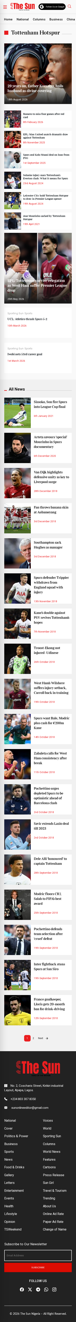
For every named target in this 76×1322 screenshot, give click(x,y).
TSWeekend (12, 1229)
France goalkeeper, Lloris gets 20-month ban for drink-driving (49, 1004)
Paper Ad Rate (53, 1222)
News (8, 1159)
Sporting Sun (15, 313)
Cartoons (49, 1167)
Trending (49, 1198)
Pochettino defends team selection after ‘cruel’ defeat (48, 934)
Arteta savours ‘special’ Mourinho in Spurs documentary (50, 442)
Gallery (9, 1175)
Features (49, 1159)
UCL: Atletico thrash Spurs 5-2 (27, 319)
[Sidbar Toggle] (5, 6)
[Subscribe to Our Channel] (38, 1289)
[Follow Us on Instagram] (54, 1289)
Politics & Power (16, 1136)
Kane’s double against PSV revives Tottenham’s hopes (51, 617)
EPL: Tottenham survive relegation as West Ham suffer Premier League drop (37, 285)
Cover (8, 1128)
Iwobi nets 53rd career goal (24, 354)
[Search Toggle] (70, 6)
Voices (48, 1120)
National (23, 19)
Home (8, 19)
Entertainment (14, 1191)
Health (8, 1206)
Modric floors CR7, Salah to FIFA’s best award (47, 898)
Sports (28, 313)
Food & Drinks (14, 1167)
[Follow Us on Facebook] (22, 1289)
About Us (49, 1206)
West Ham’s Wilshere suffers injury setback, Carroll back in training (51, 688)
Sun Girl (48, 1183)
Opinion (9, 1222)
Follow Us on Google (55, 7)
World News (51, 1152)
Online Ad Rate (53, 1214)
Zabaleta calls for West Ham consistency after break (50, 758)
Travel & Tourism (54, 1191)
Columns (39, 19)
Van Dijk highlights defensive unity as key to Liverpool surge (51, 477)
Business (56, 19)
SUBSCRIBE (38, 1267)
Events (9, 1198)
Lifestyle (10, 1214)
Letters (9, 1183)
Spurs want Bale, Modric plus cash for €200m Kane (52, 723)
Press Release (53, 1175)
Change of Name (54, 1229)
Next (41, 1038)
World (47, 1128)
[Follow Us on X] (30, 1289)
